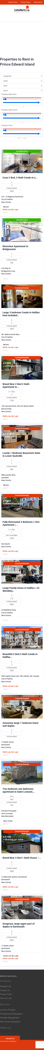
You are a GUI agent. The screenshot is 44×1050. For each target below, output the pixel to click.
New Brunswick (7, 816)
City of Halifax (7, 199)
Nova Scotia (6, 202)
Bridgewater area (8, 271)
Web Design (21, 1041)
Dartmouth (5, 544)
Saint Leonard (7, 813)
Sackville (5, 478)
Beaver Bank (6, 409)
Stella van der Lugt (10, 210)
